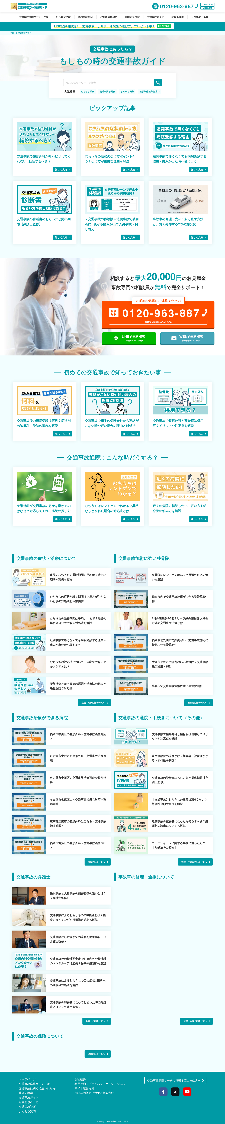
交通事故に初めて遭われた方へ (38, 1088)
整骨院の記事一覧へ (197, 702)
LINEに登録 (164, 26)
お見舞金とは (63, 16)
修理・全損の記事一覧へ (195, 1021)
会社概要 (80, 1079)
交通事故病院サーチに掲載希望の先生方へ (174, 1080)
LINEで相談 (207, 8)
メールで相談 (207, 4)
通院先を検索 (132, 16)
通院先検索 (26, 1093)
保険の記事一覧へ (96, 1053)
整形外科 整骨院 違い (150, 91)
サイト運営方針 (84, 1088)
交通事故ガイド (155, 16)
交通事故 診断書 (107, 91)
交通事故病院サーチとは (34, 1084)
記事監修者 (178, 16)
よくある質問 (27, 1111)
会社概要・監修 (199, 16)
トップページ (27, 1079)
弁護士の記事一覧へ (95, 1021)
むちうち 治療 (87, 91)
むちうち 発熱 (127, 91)
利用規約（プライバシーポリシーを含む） (101, 1084)
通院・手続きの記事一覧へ (194, 862)
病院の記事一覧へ (96, 862)
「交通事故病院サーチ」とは (33, 16)
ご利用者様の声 (108, 16)
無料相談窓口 (85, 16)
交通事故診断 (27, 1106)
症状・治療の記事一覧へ (93, 702)
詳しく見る (61, 169)
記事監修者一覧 (28, 1102)
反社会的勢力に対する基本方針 (94, 1093)
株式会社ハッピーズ (115, 1121)
